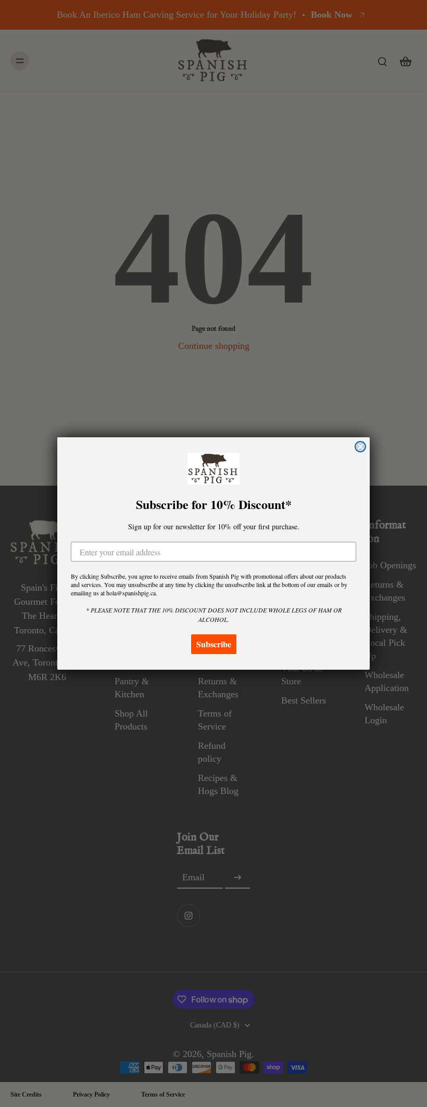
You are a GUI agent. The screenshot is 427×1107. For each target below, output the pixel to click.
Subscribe (213, 644)
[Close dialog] (360, 446)
